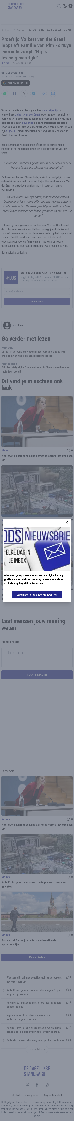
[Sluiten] (66, 522)
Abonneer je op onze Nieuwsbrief (37, 594)
